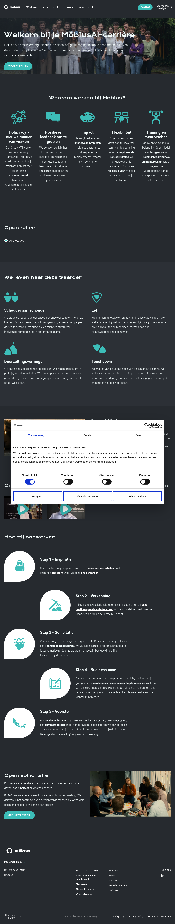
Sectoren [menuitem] (113, 875)
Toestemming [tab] (36, 435)
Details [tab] (87, 435)
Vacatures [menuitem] (84, 894)
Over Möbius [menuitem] (85, 889)
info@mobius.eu (13, 862)
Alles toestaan (137, 496)
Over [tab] (139, 435)
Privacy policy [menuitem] (136, 916)
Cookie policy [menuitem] (117, 916)
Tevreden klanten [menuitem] (118, 885)
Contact (145, 7)
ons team (57, 573)
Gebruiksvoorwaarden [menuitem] (159, 916)
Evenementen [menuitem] (87, 870)
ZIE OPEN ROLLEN (18, 66)
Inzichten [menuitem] (114, 890)
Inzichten (57, 7)
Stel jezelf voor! (19, 815)
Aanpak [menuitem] (113, 880)
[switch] (68, 482)
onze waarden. (90, 573)
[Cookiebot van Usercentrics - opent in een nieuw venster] (147, 425)
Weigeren (37, 496)
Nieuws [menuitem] (81, 884)
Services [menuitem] (113, 870)
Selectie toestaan (87, 496)
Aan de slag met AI (80, 7)
